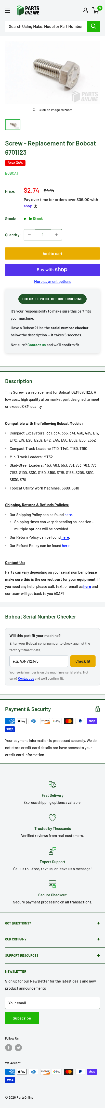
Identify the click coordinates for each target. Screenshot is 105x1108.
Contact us (26, 678)
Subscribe (22, 1017)
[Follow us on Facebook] (8, 1047)
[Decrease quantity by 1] (29, 234)
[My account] (85, 10)
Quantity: (13, 234)
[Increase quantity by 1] (56, 234)
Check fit (82, 661)
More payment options (52, 281)
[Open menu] (7, 11)
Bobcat (11, 173)
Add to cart (52, 253)
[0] (96, 10)
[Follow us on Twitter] (18, 1047)
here (68, 514)
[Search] (93, 26)
